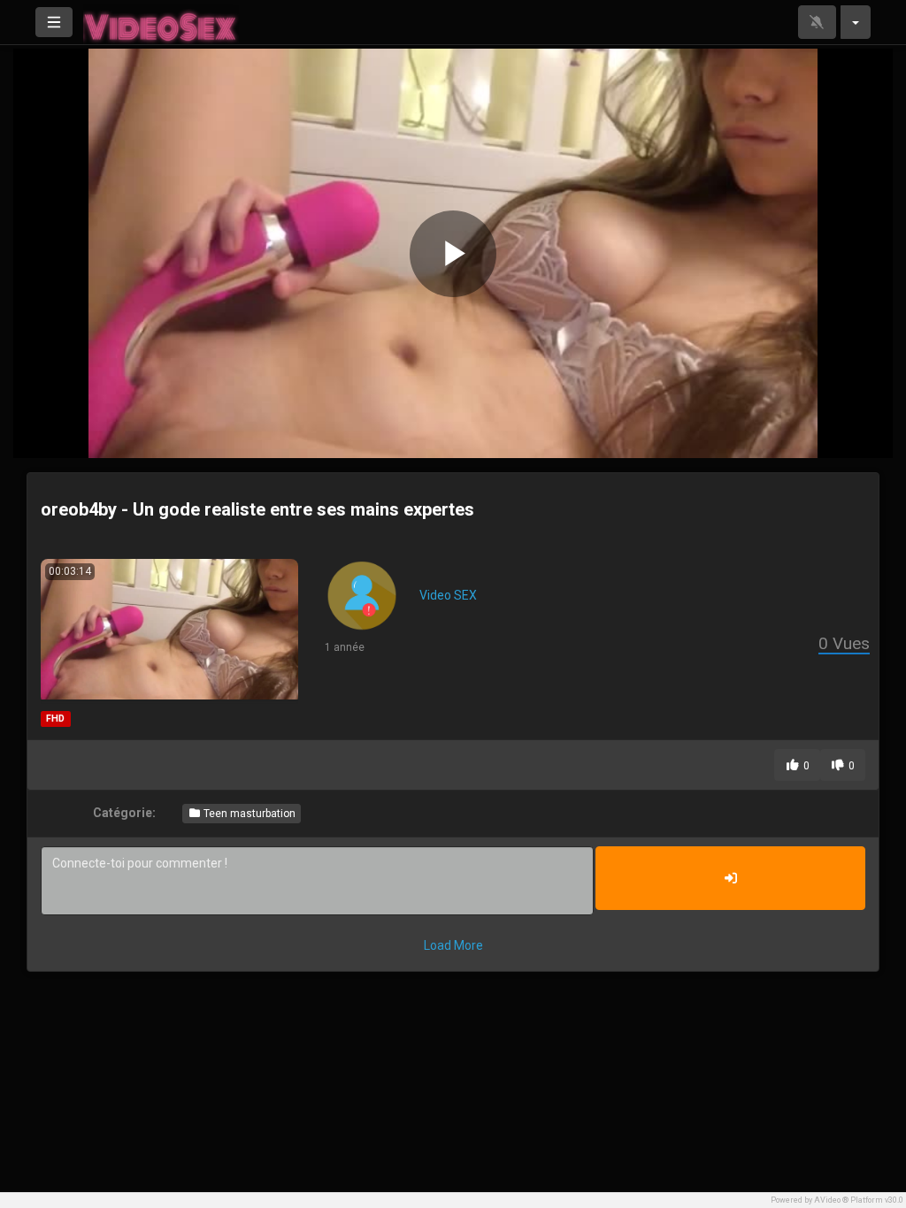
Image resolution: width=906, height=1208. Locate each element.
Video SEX (448, 595)
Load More (453, 945)
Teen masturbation (248, 813)
